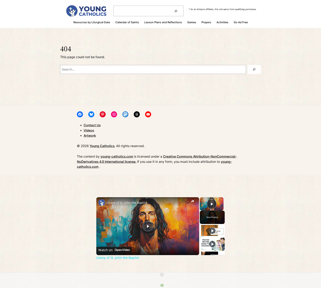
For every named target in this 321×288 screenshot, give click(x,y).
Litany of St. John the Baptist (127, 203)
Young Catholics (102, 146)
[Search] (175, 11)
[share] (192, 201)
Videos (89, 130)
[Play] (212, 230)
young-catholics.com (116, 156)
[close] (162, 274)
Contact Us (92, 125)
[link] (101, 202)
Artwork (90, 136)
